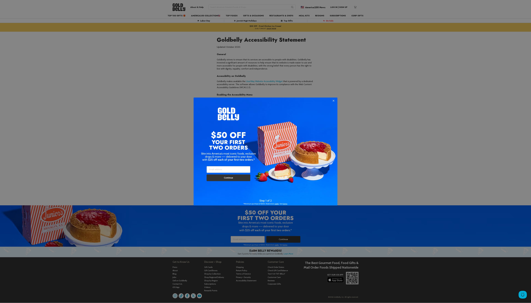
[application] (522, 294)
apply (277, 204)
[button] (265, 151)
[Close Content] (333, 101)
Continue (228, 177)
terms (285, 204)
